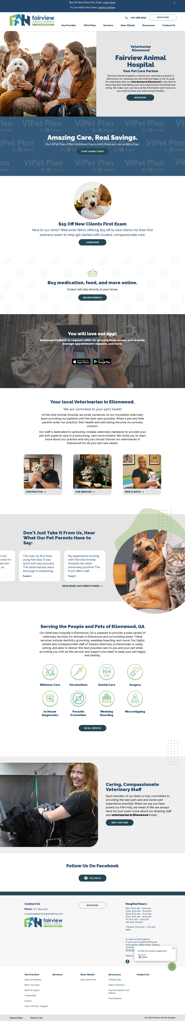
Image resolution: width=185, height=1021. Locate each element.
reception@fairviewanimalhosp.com (43, 913)
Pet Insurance (114, 998)
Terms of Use (36, 1017)
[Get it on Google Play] (101, 361)
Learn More (109, 2)
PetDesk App (114, 979)
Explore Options (106, 7)
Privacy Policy (16, 1017)
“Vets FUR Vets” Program (36, 1006)
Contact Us (143, 974)
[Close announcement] (174, 3)
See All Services (92, 728)
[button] (172, 966)
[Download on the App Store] (81, 361)
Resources (114, 974)
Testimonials (30, 995)
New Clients (133, 492)
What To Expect (32, 990)
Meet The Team (32, 985)
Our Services (83, 492)
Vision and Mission (32, 979)
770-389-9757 (40, 909)
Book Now (163, 17)
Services (57, 974)
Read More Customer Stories (80, 586)
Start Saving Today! (92, 151)
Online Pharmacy (92, 297)
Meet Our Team (120, 822)
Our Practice (34, 492)
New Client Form (88, 979)
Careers (28, 1001)
